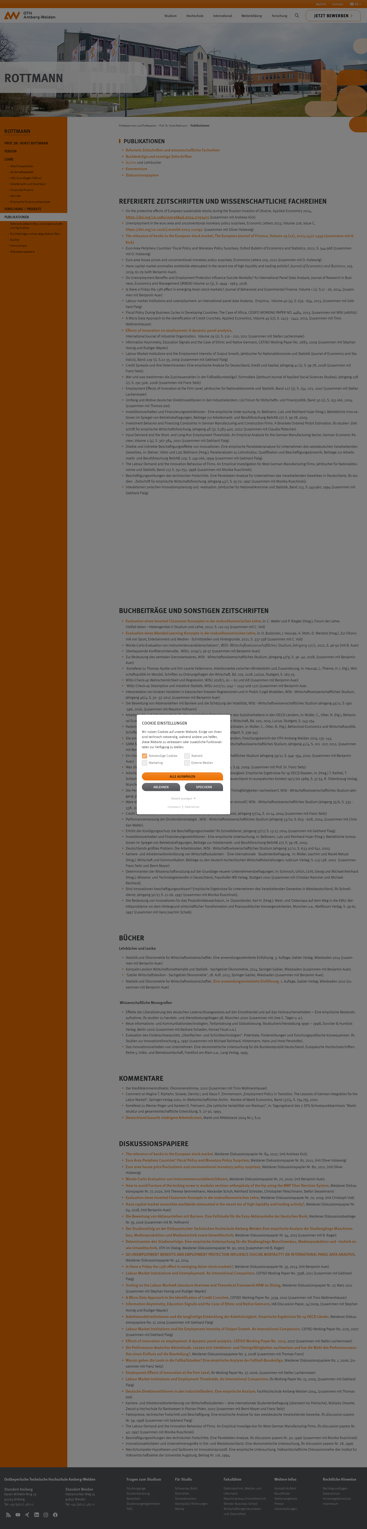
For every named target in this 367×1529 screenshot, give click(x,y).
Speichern (204, 786)
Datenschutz (192, 806)
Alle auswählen (182, 776)
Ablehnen (161, 786)
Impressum (174, 806)
